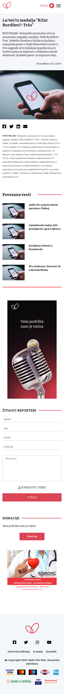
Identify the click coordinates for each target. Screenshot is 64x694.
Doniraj (32, 536)
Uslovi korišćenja (19, 651)
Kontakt (51, 651)
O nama (38, 651)
